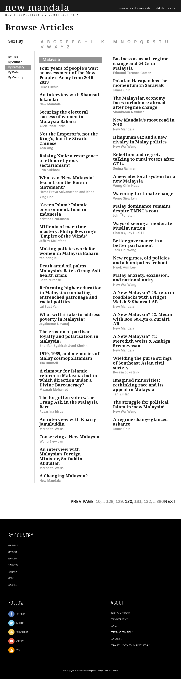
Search (171, 8)
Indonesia (13, 545)
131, (138, 501)
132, (148, 501)
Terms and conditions (122, 632)
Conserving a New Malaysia (69, 436)
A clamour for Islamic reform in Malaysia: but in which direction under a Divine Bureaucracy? (68, 378)
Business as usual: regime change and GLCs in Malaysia (140, 63)
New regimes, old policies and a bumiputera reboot (141, 260)
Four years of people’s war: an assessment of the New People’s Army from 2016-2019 (68, 75)
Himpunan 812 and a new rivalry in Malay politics (140, 139)
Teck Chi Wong (124, 250)
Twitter (19, 623)
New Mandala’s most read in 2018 (143, 122)
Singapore (13, 565)
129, (119, 501)
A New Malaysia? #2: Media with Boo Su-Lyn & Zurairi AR (142, 319)
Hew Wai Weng (124, 147)
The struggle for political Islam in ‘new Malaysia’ (141, 404)
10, (99, 501)
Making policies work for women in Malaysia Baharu (68, 251)
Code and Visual (111, 670)
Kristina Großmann (54, 219)
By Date (13, 72)
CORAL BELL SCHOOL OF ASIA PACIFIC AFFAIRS (130, 645)
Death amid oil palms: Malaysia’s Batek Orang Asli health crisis (70, 271)
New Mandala (50, 104)
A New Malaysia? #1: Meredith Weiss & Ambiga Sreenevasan (141, 341)
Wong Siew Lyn (51, 442)
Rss (17, 650)
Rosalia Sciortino (126, 372)
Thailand (12, 571)
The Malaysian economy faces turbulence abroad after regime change (139, 103)
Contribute (116, 639)
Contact (115, 626)
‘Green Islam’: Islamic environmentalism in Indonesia (63, 210)
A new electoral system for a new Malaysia (144, 179)
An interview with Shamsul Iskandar (69, 97)
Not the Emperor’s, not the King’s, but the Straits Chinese (68, 139)
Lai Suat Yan (49, 307)
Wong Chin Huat (126, 186)
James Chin (121, 90)
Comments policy (119, 619)
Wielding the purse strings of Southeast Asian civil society (142, 363)
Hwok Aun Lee (124, 267)
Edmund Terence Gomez (132, 73)
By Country (15, 77)
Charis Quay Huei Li (128, 233)
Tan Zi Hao (121, 394)
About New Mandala (140, 8)
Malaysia (51, 59)
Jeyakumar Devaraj (54, 324)
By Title (13, 57)
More (10, 578)
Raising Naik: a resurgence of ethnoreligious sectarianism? (68, 161)
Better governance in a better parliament (137, 243)
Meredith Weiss (51, 429)
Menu (122, 8)
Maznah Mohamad (53, 390)
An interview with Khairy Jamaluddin (67, 422)
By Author (15, 62)
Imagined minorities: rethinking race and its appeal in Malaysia (138, 385)
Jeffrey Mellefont (52, 241)
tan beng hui (49, 258)
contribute (159, 8)
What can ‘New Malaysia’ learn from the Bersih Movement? (66, 182)
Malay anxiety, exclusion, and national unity (141, 277)
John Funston (124, 216)
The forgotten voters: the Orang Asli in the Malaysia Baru (68, 402)
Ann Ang (46, 148)
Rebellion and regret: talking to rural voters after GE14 (143, 159)
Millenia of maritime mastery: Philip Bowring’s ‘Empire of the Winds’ (67, 231)
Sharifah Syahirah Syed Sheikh (63, 346)
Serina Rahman (124, 169)
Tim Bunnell (48, 363)
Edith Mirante (50, 280)
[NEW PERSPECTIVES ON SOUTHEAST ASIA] (37, 7)
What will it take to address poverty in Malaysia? (69, 317)
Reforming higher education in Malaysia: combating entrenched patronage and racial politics (70, 294)
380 (160, 501)
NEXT (170, 501)
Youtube (19, 641)
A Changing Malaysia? (63, 475)
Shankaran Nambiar (128, 112)
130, (129, 501)
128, (110, 501)
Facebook (20, 614)
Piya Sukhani (49, 170)
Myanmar (12, 558)
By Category (16, 67)
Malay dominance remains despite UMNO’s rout (142, 208)
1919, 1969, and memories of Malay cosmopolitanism (69, 356)
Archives (12, 584)
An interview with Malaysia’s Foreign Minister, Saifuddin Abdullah (60, 456)
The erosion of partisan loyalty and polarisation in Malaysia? (68, 336)
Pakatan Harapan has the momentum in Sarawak (140, 83)
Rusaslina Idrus (51, 412)
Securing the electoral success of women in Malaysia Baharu (63, 117)
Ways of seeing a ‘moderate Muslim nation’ (142, 226)
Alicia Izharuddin (52, 126)
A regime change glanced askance (140, 422)
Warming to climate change (143, 193)
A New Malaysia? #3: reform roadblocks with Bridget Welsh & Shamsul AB (143, 297)
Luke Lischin (49, 87)
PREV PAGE (82, 501)
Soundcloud (21, 632)
